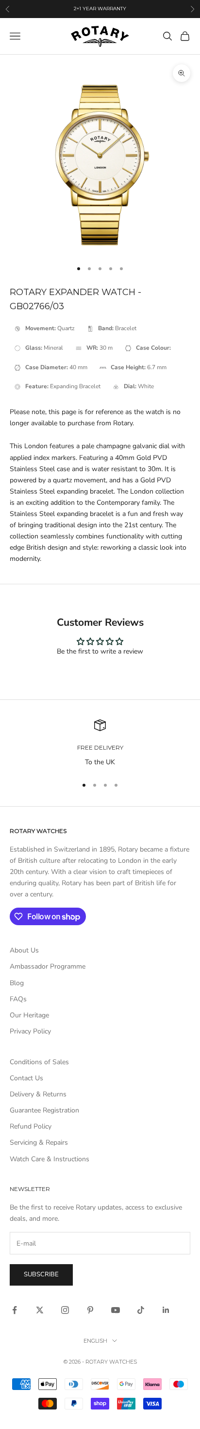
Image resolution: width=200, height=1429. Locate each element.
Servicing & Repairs (39, 1142)
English (95, 1340)
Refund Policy (30, 1126)
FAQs (18, 999)
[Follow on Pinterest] (90, 1310)
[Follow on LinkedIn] (166, 1310)
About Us (24, 950)
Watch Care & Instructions (49, 1159)
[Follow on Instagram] (65, 1310)
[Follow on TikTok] (141, 1310)
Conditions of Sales (39, 1062)
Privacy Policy (30, 1031)
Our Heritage (29, 1015)
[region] (100, 743)
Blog (17, 983)
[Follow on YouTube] (115, 1310)
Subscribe (41, 1274)
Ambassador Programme (47, 966)
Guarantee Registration (44, 1110)
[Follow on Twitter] (40, 1310)
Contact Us (26, 1078)
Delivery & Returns (38, 1094)
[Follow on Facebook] (14, 1310)
